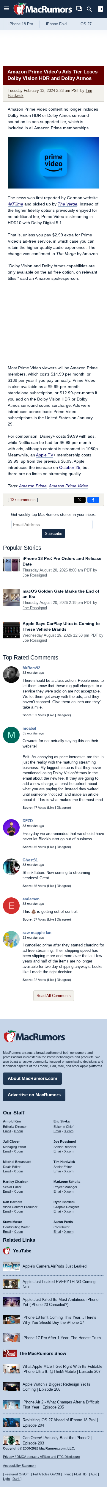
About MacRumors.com (32, 1078)
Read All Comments (54, 995)
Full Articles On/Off (46, 1474)
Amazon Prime (33, 485)
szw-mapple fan (37, 932)
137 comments (23, 499)
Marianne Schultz (67, 1181)
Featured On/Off (17, 1474)
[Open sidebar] (100, 9)
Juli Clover (11, 1141)
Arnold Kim (12, 1121)
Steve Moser (12, 1222)
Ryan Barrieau (64, 1202)
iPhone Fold (56, 24)
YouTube (22, 1250)
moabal (29, 728)
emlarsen (31, 899)
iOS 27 (86, 24)
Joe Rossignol (35, 575)
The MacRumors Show (42, 1353)
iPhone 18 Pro (21, 24)
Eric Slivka (62, 1121)
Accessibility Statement (19, 1465)
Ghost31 (30, 860)
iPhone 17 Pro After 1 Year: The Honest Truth (62, 1338)
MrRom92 (31, 668)
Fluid (67, 1474)
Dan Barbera (12, 1202)
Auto (94, 1474)
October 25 (69, 467)
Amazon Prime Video (68, 485)
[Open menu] (6, 9)
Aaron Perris (63, 1222)
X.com (18, 1131)
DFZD (28, 821)
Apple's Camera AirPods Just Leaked (54, 1266)
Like (51, 715)
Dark (16, 1478)
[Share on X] (80, 500)
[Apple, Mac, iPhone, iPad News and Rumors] (43, 15)
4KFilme (15, 204)
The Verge (67, 204)
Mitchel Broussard (17, 1161)
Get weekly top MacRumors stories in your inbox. (53, 514)
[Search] (91, 9)
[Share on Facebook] (93, 500)
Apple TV (44, 455)
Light (6, 1478)
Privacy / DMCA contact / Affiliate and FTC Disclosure (41, 1456)
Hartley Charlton (16, 1181)
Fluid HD (80, 1474)
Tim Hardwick (64, 1161)
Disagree (63, 715)
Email (7, 1131)
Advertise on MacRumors (34, 1094)
